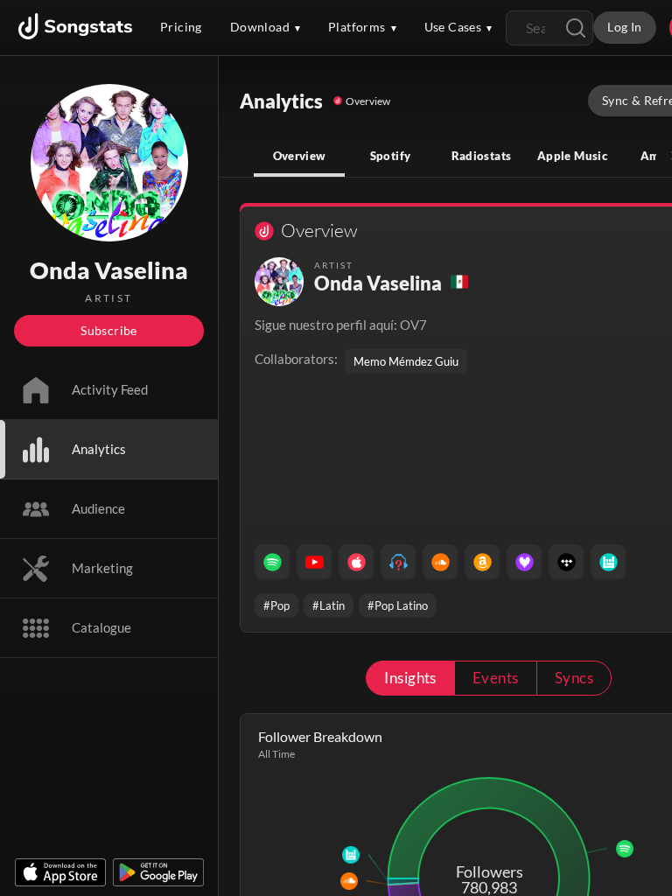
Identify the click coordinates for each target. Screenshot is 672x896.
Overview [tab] (299, 156)
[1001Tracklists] (398, 561)
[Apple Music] (356, 561)
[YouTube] (314, 561)
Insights (410, 677)
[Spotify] (272, 561)
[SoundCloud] (440, 561)
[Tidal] (566, 561)
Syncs (574, 677)
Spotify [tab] (390, 156)
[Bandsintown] (608, 561)
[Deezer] (524, 561)
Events (495, 677)
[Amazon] (482, 561)
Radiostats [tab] (482, 156)
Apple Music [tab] (572, 156)
